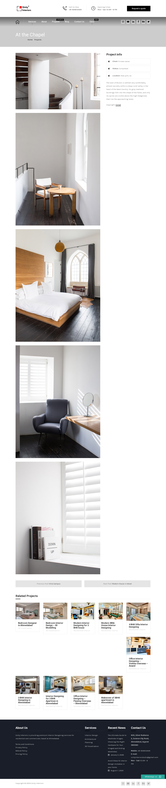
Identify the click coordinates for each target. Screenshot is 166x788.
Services (32, 22)
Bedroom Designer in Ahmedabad (27, 624)
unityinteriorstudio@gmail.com (144, 757)
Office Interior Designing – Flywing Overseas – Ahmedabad (82, 700)
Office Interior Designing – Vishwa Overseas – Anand (138, 662)
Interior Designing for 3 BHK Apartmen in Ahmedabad (55, 700)
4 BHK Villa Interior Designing (138, 625)
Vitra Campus (48, 584)
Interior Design (91, 735)
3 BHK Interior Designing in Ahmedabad (25, 700)
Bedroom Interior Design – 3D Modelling (54, 625)
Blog (67, 22)
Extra (93, 21)
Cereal (118, 105)
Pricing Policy (21, 754)
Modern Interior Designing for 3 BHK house (81, 625)
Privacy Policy (21, 747)
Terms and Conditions (25, 744)
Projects (57, 21)
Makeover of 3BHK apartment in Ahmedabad (110, 700)
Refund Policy (21, 751)
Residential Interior (82, 630)
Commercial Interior (137, 669)
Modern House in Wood (117, 584)
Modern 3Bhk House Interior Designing (108, 625)
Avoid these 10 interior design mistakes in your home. (117, 764)
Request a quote (139, 8)
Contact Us (79, 22)
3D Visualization (25, 628)
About (44, 22)
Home (20, 22)
